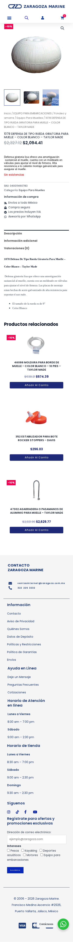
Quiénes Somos (18, 629)
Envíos (11, 660)
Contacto (14, 614)
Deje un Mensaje (19, 677)
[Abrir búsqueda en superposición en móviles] (27, 18)
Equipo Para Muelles (30, 118)
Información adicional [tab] (20, 241)
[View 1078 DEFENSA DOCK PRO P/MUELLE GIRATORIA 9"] (12, 97)
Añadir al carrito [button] (36, 385)
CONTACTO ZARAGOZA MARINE (25, 567)
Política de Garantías (22, 652)
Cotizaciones (17, 692)
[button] (9, 18)
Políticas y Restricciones (24, 644)
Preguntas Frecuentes (23, 685)
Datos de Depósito (20, 637)
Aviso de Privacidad (20, 621)
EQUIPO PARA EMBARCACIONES (32, 113)
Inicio (7, 113)
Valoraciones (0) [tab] (16, 248)
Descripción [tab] (13, 233)
